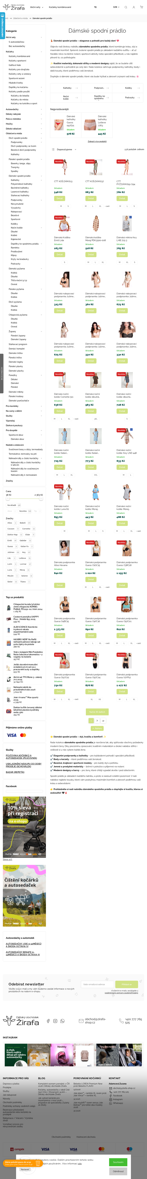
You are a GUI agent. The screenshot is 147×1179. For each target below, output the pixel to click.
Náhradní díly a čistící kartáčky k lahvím (25, 463)
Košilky (14, 224)
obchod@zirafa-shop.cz (95, 1021)
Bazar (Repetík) (15, 772)
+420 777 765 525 (133, 1021)
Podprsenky (16, 142)
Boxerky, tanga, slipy (21, 163)
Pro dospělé (11, 430)
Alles (11, 523)
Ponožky (13, 375)
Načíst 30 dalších (97, 712)
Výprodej (10, 421)
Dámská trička (16, 353)
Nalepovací (16, 212)
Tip (37, 511)
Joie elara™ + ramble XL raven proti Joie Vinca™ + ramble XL (90, 1094)
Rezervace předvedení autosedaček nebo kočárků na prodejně (17, 1112)
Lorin (11, 564)
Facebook (48, 1021)
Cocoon (12, 529)
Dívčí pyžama (15, 302)
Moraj (24, 570)
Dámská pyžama (17, 268)
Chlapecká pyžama (18, 315)
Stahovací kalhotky (20, 195)
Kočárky (10, 52)
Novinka (25, 511)
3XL (95, 419)
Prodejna (7, 1087)
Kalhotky (15, 154)
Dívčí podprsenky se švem (23, 146)
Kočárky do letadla (20, 96)
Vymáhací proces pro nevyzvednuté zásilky (13, 1125)
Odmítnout (118, 1171)
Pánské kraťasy (16, 396)
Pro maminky (12, 406)
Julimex (13, 552)
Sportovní (15, 219)
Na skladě (13, 505)
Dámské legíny (16, 362)
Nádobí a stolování (15, 445)
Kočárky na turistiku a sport (24, 103)
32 (103, 721)
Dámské (15, 383)
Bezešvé (15, 215)
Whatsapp (62, 1021)
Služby (9, 416)
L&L (11, 558)
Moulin (12, 576)
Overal (14, 284)
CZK (115, 7)
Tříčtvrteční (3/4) (19, 280)
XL (100, 206)
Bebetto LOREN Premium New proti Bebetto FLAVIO (88, 1085)
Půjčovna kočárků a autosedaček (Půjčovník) (21, 756)
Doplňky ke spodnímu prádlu (25, 244)
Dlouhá (14, 276)
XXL (95, 475)
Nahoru (98, 728)
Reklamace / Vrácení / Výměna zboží (18, 1119)
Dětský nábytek (13, 114)
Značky (9, 481)
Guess (12, 546)
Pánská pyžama (16, 289)
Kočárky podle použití (19, 91)
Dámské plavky (16, 371)
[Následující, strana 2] (97, 720)
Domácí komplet (17, 349)
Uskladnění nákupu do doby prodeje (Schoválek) (24, 765)
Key (26, 552)
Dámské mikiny (16, 392)
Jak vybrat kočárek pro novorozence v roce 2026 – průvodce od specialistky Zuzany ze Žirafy (53, 1101)
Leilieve (24, 558)
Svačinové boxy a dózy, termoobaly (26, 449)
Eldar (29, 535)
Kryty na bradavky (20, 259)
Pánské (14, 387)
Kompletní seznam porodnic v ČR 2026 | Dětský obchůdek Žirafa (53, 1085)
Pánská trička (15, 357)
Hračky (9, 124)
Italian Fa (26, 546)
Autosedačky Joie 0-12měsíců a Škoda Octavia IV (23, 945)
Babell (25, 523)
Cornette (28, 529)
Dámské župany (18, 339)
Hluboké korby (16, 83)
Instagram (55, 1021)
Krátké (14, 235)
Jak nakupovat (9, 1095)
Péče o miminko (13, 119)
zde (80, 1163)
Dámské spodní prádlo (19, 176)
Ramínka (15, 248)
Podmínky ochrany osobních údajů (19, 1106)
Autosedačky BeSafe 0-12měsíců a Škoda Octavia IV (23, 953)
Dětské (14, 379)
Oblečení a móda (14, 133)
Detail (60, 198)
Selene (26, 576)
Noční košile (17, 228)
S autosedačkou (16, 42)
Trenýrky (15, 167)
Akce (11, 511)
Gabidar (25, 540)
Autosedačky (12, 109)
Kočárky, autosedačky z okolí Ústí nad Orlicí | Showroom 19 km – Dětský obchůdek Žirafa (53, 1092)
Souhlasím (118, 1162)
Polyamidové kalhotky (21, 184)
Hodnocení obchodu (86, 1137)
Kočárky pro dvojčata (19, 69)
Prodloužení (16, 251)
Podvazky (15, 264)
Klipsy (14, 255)
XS (100, 699)
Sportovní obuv (16, 435)
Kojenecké (16, 239)
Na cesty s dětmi (14, 411)
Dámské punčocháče (19, 401)
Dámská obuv (17, 439)
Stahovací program (18, 344)
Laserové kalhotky (20, 192)
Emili (11, 540)
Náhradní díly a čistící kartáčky (23, 458)
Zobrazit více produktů (97, 141)
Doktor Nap (14, 535)
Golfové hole (15, 65)
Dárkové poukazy (14, 425)
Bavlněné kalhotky (20, 188)
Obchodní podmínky (12, 1102)
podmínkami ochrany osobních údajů (121, 993)
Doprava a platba (11, 1084)
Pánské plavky (16, 366)
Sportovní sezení (17, 78)
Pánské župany (18, 335)
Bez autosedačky (17, 46)
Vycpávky (16, 208)
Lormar (25, 564)
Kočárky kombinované (19, 56)
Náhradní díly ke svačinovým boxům (25, 470)
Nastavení (25, 1169)
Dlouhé (14, 231)
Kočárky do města (19, 99)
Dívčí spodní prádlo (18, 138)
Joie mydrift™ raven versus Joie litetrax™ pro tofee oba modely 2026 (88, 1105)
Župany (12, 331)
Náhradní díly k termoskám (24, 475)
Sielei (12, 582)
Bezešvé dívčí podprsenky (23, 150)
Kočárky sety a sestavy (20, 74)
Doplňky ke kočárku (18, 87)
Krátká (14, 273)
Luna (11, 570)
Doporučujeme (64, 149)
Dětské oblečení (13, 129)
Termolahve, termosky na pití (22, 454)
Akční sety (11, 37)
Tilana (24, 582)
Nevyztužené (17, 204)
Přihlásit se (127, 984)
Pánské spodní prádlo (19, 159)
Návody (6, 1098)
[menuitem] (36, 7)
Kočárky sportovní (17, 61)
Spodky (14, 171)
